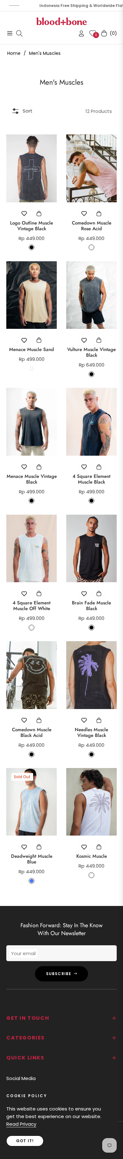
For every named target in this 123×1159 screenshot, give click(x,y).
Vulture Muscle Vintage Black (91, 352)
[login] (78, 33)
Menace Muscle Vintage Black (32, 479)
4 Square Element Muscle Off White (31, 605)
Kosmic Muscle (91, 856)
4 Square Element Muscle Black (91, 479)
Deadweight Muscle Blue (31, 859)
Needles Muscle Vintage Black (91, 732)
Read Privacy (21, 1124)
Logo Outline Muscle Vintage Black (31, 225)
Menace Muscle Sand (31, 349)
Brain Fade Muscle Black (91, 605)
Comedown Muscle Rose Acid (91, 225)
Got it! (25, 1140)
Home (13, 53)
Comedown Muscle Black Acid (31, 732)
